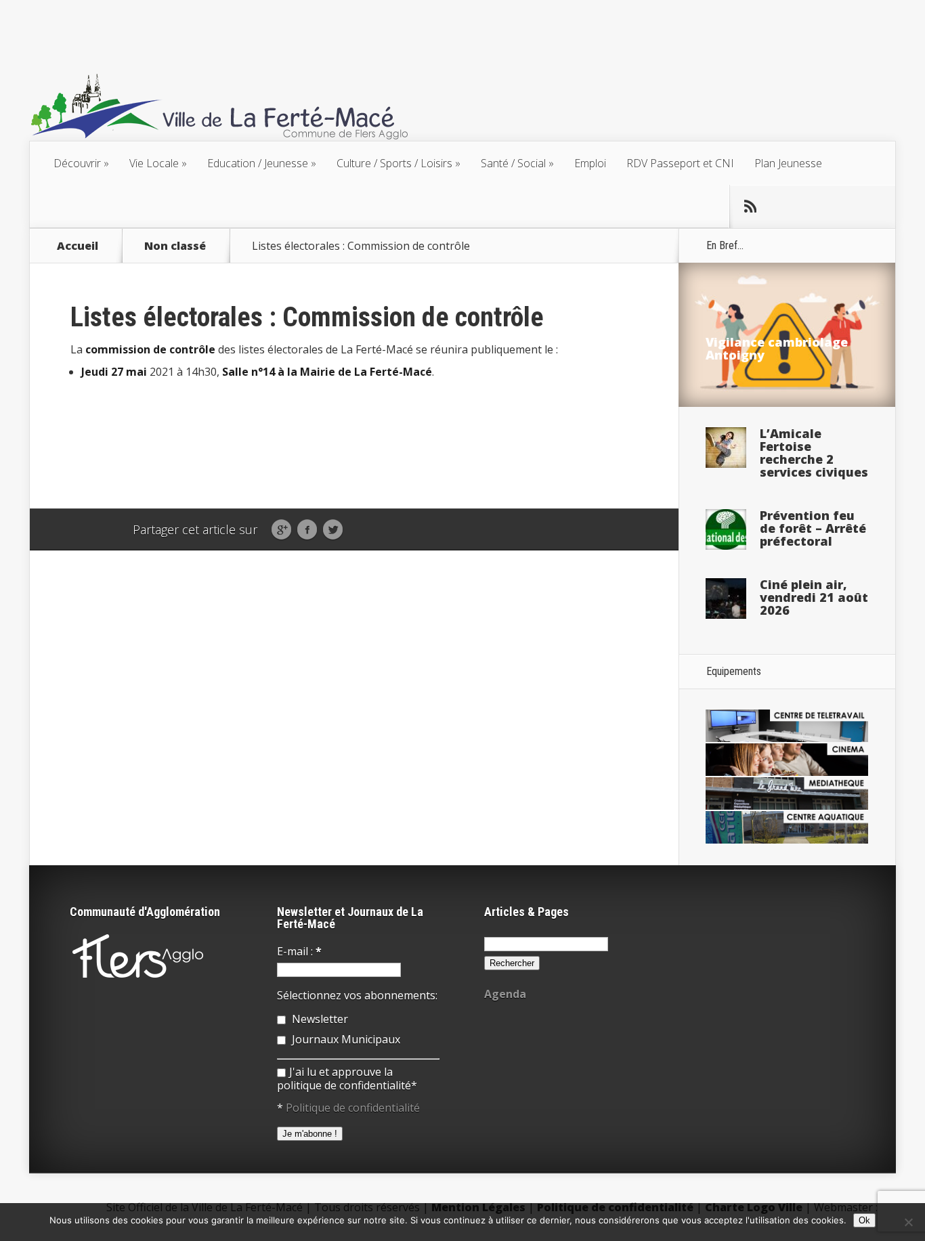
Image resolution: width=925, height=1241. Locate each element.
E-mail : (299, 951)
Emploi (590, 163)
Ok (864, 1220)
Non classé (175, 245)
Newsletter (318, 1019)
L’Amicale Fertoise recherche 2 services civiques (814, 452)
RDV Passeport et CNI (680, 163)
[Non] (908, 1222)
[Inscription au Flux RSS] (750, 206)
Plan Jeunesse (788, 163)
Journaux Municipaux (344, 1039)
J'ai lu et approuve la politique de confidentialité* (347, 1078)
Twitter (332, 530)
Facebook (307, 530)
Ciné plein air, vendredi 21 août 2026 (814, 597)
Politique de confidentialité (353, 1107)
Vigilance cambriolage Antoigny (777, 348)
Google (281, 530)
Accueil (77, 245)
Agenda (505, 993)
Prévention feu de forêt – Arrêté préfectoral (813, 528)
